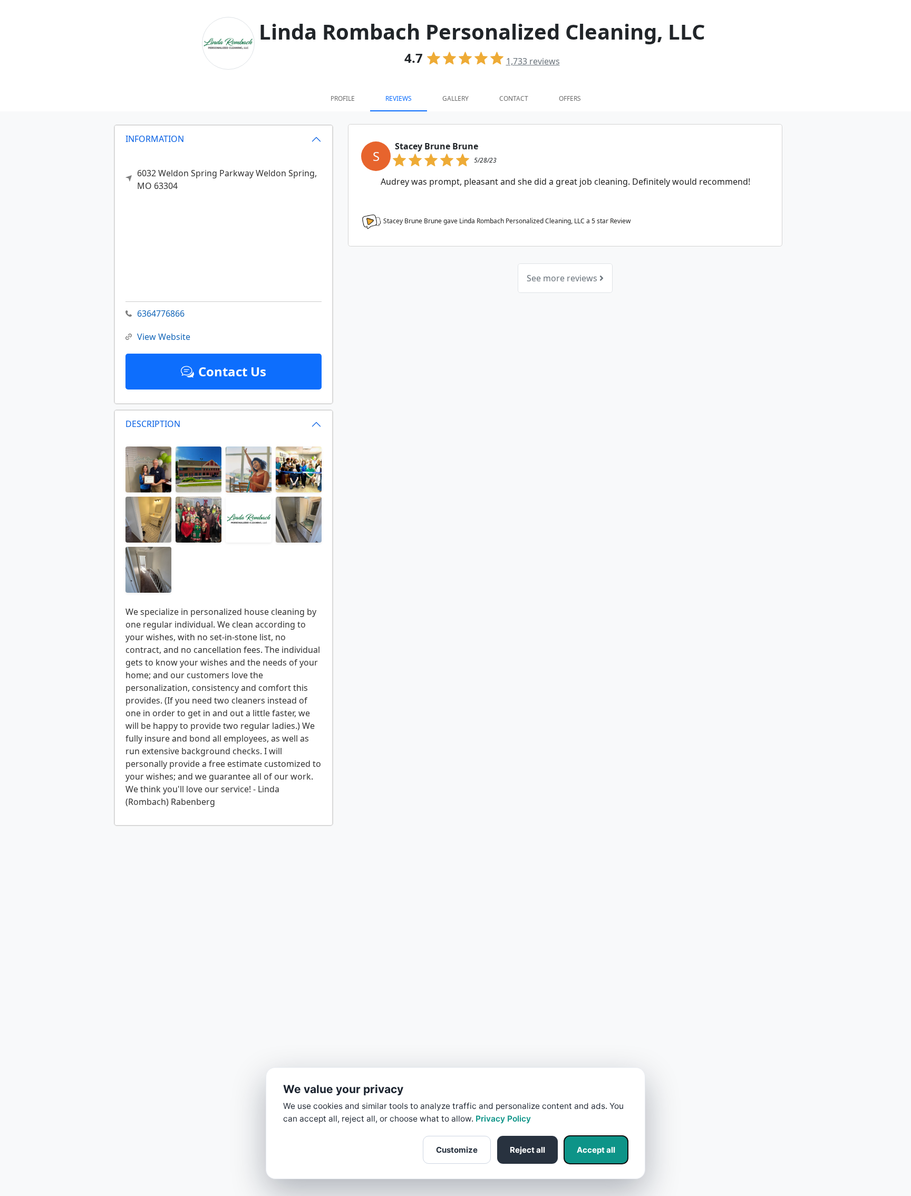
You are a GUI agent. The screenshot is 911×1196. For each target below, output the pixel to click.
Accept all (596, 1150)
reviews (533, 61)
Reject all (527, 1150)
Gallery (455, 98)
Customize (457, 1150)
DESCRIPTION (152, 424)
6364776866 (161, 313)
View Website (163, 337)
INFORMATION (154, 139)
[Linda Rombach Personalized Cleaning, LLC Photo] (148, 468)
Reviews (398, 98)
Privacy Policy (503, 1119)
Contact (513, 98)
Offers (570, 98)
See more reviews (563, 278)
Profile (343, 98)
